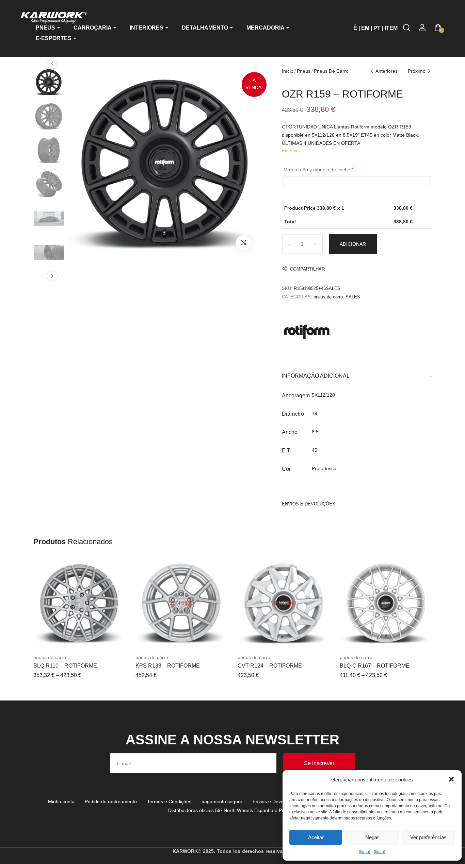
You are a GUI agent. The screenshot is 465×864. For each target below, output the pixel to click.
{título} (364, 851)
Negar (372, 837)
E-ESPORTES (54, 38)
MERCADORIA (266, 28)
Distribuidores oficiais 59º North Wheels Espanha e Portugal (232, 810)
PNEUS (46, 28)
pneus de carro (331, 71)
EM (365, 28)
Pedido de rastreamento (111, 801)
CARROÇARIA (93, 28)
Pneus (303, 71)
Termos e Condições (169, 801)
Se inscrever (319, 763)
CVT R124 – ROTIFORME (270, 666)
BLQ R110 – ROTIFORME (65, 666)
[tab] (357, 376)
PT (377, 28)
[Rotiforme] (307, 331)
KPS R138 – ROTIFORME (167, 666)
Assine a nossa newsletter (232, 739)
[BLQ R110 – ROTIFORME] (79, 603)
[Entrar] (422, 27)
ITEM (391, 28)
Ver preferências (428, 837)
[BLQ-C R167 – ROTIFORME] (386, 603)
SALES (353, 296)
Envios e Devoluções (275, 801)
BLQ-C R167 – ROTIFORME (375, 666)
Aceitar (316, 837)
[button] (451, 779)
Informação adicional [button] (316, 376)
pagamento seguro (222, 801)
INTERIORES (147, 28)
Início (287, 71)
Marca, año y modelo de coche (318, 169)
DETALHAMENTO (205, 28)
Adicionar (353, 244)
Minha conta (61, 801)
